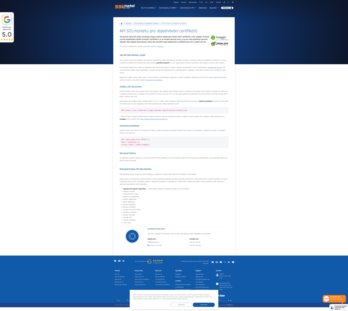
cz (119, 300)
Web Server (118, 279)
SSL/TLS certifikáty (148, 8)
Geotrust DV (158, 274)
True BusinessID (159, 279)
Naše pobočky (193, 2)
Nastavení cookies (221, 305)
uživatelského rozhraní (214, 67)
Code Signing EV (200, 284)
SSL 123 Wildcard (119, 276)
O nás (201, 2)
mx (230, 300)
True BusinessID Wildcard (162, 284)
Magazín (176, 2)
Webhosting (128, 305)
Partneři (183, 2)
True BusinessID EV (160, 282)
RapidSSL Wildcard (180, 276)
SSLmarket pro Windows (154, 80)
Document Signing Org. (202, 287)
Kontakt (218, 2)
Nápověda (213, 8)
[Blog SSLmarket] (119, 261)
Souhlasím (203, 304)
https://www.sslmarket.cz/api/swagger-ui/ (153, 119)
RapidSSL (178, 274)
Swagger (160, 46)
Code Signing (199, 282)
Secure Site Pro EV (140, 284)
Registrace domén (119, 305)
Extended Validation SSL (203, 279)
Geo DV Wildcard (160, 276)
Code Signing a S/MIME (167, 8)
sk (129, 300)
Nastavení (181, 304)
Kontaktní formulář (155, 245)
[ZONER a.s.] (219, 294)
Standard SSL (200, 274)
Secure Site (138, 274)
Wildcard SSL (199, 276)
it (220, 300)
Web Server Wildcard (121, 284)
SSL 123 (117, 274)
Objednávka (203, 8)
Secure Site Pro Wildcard (142, 279)
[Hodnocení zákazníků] (155, 261)
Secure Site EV (139, 282)
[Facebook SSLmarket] (115, 261)
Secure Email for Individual (183, 289)
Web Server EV (119, 282)
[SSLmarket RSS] (123, 261)
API (206, 2)
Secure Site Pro (139, 276)
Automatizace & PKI (187, 8)
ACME (211, 2)
